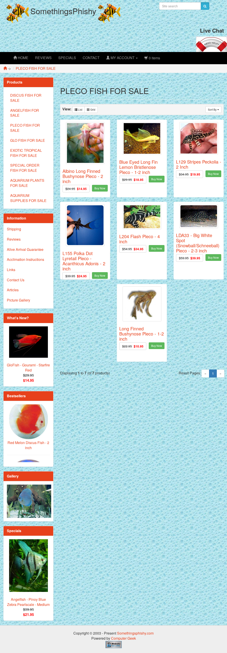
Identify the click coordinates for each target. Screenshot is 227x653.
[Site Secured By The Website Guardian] (114, 644)
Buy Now (99, 188)
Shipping (14, 229)
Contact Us (15, 279)
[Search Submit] (205, 6)
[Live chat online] (211, 43)
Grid (92, 109)
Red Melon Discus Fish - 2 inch (28, 432)
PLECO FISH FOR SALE (25, 128)
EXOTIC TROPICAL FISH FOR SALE (26, 153)
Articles (13, 289)
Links (11, 269)
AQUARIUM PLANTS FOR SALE (27, 183)
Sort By (212, 109)
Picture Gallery (18, 300)
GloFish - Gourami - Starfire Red (28, 367)
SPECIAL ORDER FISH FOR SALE (24, 168)
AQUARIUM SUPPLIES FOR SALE (28, 198)
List (79, 109)
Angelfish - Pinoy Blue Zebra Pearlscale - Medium (28, 602)
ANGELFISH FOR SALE (24, 113)
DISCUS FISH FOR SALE (25, 98)
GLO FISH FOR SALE (27, 140)
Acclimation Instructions (25, 259)
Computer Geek (123, 638)
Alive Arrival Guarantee (25, 249)
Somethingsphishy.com (135, 633)
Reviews (14, 239)
